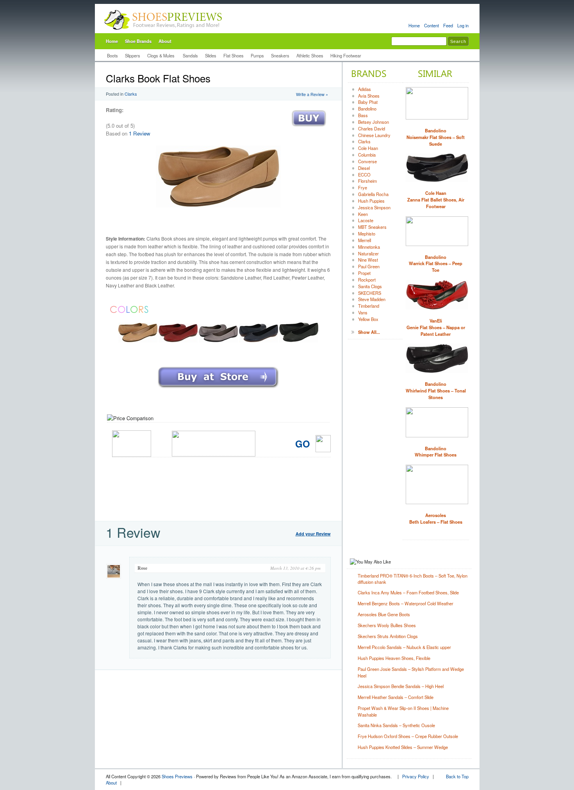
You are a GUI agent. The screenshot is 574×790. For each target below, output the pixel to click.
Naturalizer (368, 253)
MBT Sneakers (372, 227)
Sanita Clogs (370, 286)
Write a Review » (312, 94)
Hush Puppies (371, 201)
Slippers (132, 55)
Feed (448, 25)
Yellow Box (368, 319)
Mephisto (366, 233)
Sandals (190, 55)
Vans (362, 312)
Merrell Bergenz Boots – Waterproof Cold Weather (405, 603)
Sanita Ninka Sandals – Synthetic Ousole (396, 725)
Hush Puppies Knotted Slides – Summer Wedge (403, 747)
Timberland (368, 306)
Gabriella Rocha (373, 194)
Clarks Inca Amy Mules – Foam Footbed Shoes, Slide (408, 592)
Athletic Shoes (309, 55)
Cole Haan (368, 148)
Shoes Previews (177, 776)
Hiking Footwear (345, 55)
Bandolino (367, 108)
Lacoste (365, 220)
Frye (362, 187)
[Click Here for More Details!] (218, 388)
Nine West (368, 260)
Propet (364, 273)
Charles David (371, 128)
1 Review (139, 133)
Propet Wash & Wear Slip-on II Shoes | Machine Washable (403, 711)
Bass (363, 115)
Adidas (364, 89)
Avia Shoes (369, 96)
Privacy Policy (415, 776)
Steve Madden (371, 299)
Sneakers (280, 55)
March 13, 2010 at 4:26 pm (295, 568)
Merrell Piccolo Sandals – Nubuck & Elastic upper (404, 647)
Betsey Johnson (373, 122)
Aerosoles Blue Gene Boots (384, 614)
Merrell (364, 240)
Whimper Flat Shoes (435, 451)
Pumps (257, 55)
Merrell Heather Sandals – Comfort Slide (395, 697)
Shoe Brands (138, 41)
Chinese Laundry (374, 135)
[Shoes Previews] (163, 32)
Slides (210, 55)
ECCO (364, 174)
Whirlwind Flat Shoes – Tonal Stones (436, 390)
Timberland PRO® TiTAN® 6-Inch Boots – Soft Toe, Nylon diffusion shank (412, 578)
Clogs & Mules (161, 55)
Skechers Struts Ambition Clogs (388, 636)
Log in (463, 25)
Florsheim (367, 181)
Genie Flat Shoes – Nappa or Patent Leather (435, 327)
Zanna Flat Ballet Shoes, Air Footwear (435, 199)
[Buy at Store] (309, 128)
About (165, 41)
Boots (112, 55)
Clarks (131, 94)
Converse (367, 161)
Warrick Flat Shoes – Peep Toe (435, 263)
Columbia (367, 155)
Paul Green (369, 266)
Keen (363, 214)
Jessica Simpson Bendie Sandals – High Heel (401, 686)
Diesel (364, 168)
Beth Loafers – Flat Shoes (435, 518)
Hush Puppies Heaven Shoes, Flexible (394, 658)
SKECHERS (369, 293)
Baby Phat (368, 102)
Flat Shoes (233, 55)
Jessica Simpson (374, 207)
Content (431, 25)
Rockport (367, 279)
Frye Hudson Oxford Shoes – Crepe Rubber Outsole (408, 736)
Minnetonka (369, 247)
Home (414, 25)
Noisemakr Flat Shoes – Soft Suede (435, 137)
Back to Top (457, 776)
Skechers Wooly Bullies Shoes (387, 625)
